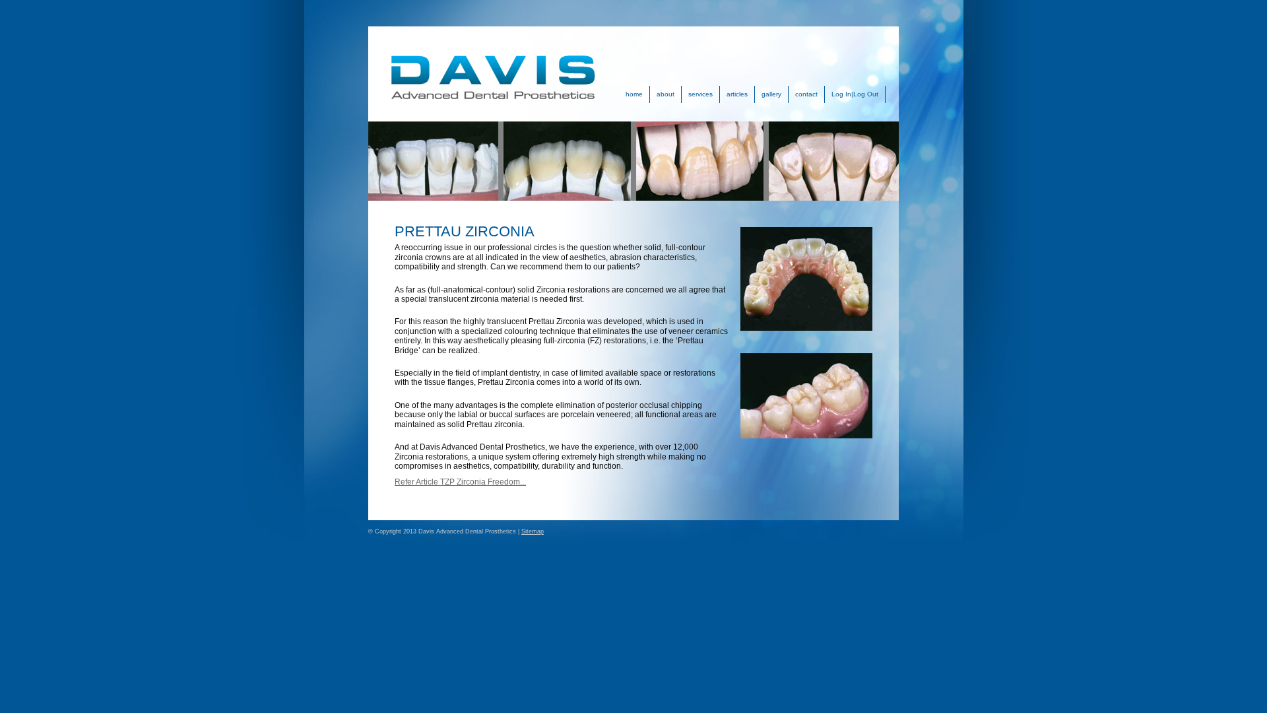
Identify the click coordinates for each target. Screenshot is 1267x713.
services (700, 94)
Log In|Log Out (854, 94)
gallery (771, 94)
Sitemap (532, 531)
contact (806, 94)
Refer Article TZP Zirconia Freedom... (460, 482)
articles (737, 94)
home (634, 94)
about (665, 94)
